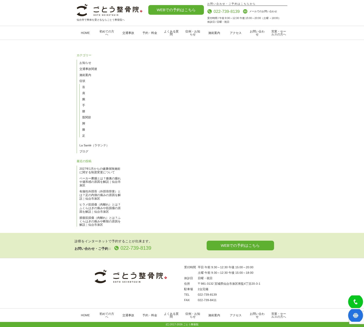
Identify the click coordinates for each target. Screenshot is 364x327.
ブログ (83, 151)
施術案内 (214, 33)
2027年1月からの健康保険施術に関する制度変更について (99, 170)
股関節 (86, 117)
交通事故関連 (88, 69)
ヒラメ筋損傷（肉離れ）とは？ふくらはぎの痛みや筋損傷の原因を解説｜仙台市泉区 (100, 208)
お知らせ (85, 62)
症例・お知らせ (192, 33)
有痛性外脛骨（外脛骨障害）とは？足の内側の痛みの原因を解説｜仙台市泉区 (100, 195)
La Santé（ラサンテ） (94, 145)
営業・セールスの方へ (278, 33)
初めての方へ (106, 33)
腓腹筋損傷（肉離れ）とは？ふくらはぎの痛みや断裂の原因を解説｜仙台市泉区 (100, 221)
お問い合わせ (257, 33)
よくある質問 (171, 33)
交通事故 (128, 33)
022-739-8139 (227, 11)
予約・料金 (149, 33)
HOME (85, 33)
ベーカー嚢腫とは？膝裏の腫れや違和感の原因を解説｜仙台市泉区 (100, 182)
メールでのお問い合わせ (263, 11)
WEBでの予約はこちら (176, 10)
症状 (82, 81)
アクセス (236, 33)
